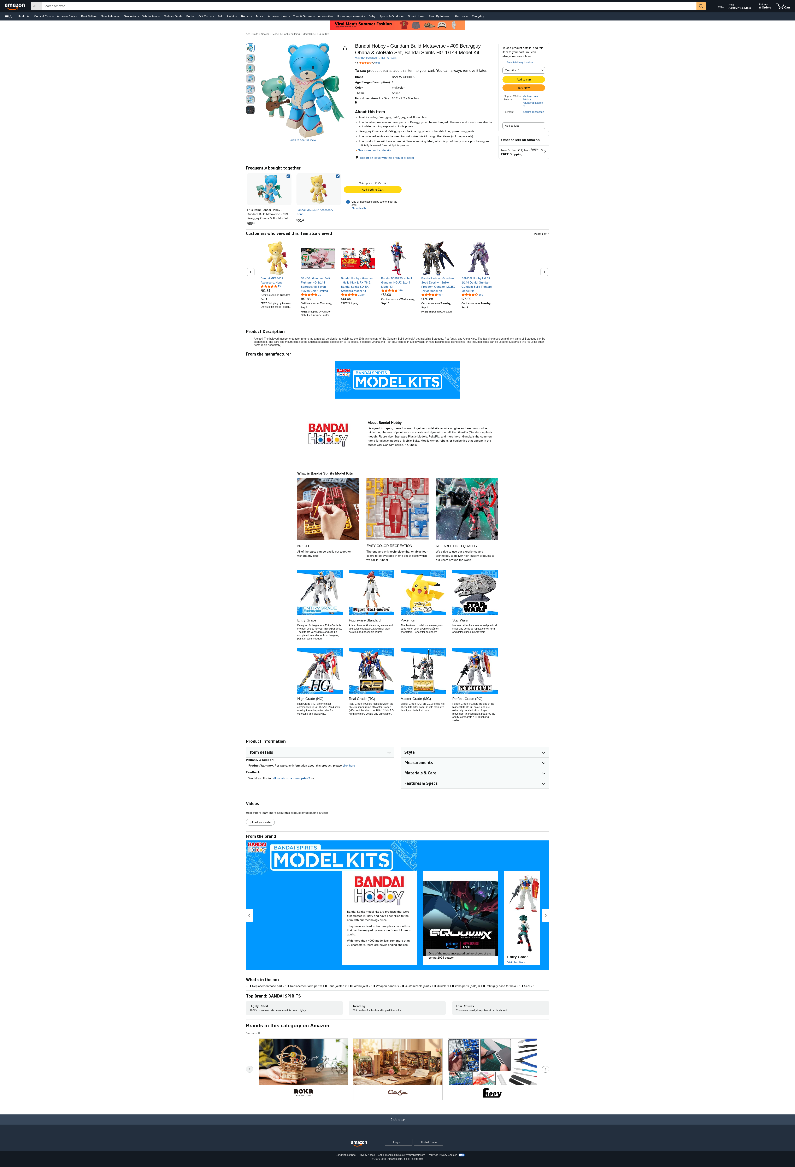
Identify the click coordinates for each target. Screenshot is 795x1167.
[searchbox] (369, 6)
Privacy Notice (367, 1155)
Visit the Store (516, 962)
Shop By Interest (439, 16)
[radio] (250, 48)
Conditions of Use (346, 1155)
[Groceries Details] (138, 16)
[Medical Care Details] (53, 16)
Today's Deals (173, 16)
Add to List (512, 125)
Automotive (325, 16)
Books (190, 16)
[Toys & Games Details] (314, 16)
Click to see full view (303, 140)
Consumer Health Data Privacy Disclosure (401, 1155)
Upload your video (260, 822)
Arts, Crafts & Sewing (258, 34)
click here (349, 765)
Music (260, 16)
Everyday (478, 16)
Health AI (24, 16)
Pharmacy (461, 16)
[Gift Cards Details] (213, 16)
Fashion (231, 16)
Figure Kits (323, 34)
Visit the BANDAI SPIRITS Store (376, 58)
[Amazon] (15, 6)
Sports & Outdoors (391, 16)
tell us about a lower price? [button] (291, 778)
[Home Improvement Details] (365, 16)
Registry (246, 16)
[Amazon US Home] (359, 1144)
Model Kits (308, 34)
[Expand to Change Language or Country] (723, 7)
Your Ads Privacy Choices (442, 1155)
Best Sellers (89, 16)
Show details (359, 208)
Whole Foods (151, 16)
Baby (372, 16)
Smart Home (416, 16)
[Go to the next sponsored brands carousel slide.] (545, 1069)
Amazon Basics (67, 16)
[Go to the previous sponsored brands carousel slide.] (249, 1069)
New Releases (110, 16)
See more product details (374, 150)
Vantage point (530, 96)
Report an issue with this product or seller (387, 157)
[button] (9, 16)
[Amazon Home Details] (289, 16)
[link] (318, 189)
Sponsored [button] (251, 1033)
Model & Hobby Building (286, 34)
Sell (220, 16)
